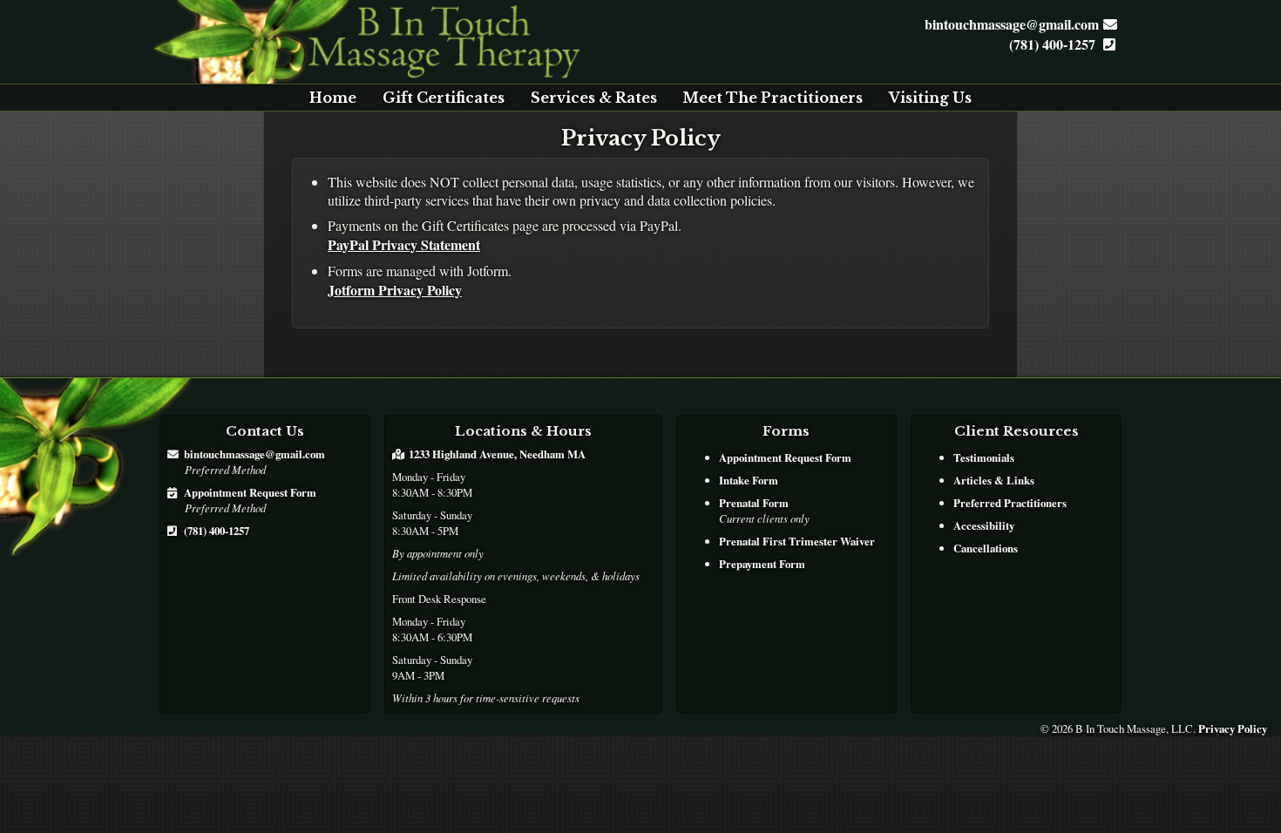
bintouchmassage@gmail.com (1012, 24)
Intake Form (748, 480)
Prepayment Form (762, 564)
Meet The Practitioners (772, 97)
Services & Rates (594, 97)
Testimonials (983, 457)
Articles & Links (993, 480)
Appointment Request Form (250, 492)
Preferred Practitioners (1010, 503)
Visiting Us (930, 97)
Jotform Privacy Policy (395, 290)
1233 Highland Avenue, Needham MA (497, 454)
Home (332, 97)
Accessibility (983, 525)
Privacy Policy (1232, 728)
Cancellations (985, 548)
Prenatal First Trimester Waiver (797, 541)
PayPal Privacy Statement (404, 244)
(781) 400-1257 (1054, 44)
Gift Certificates (444, 97)
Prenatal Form (754, 503)
